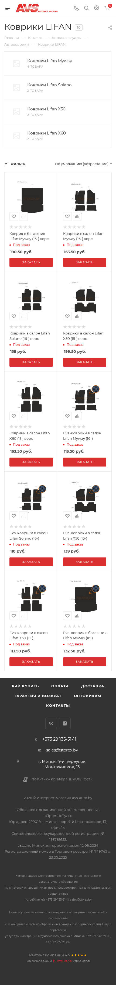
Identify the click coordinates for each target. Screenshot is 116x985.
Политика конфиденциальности (62, 779)
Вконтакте (51, 723)
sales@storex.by (62, 750)
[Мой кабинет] (96, 8)
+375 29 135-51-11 (59, 739)
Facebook (65, 723)
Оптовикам (87, 696)
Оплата (60, 686)
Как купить (25, 686)
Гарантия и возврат (38, 696)
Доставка (92, 686)
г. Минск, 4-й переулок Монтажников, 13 (62, 764)
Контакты (58, 705)
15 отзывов (62, 961)
